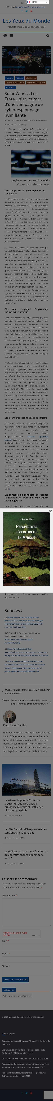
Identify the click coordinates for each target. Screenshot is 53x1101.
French (33, 2)
